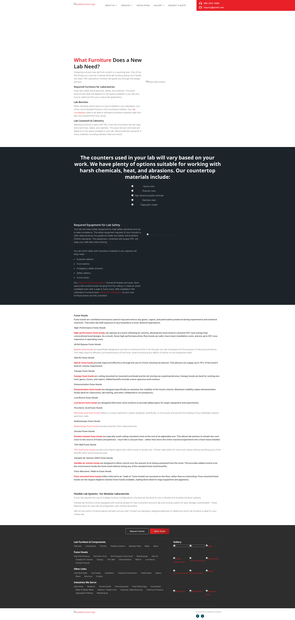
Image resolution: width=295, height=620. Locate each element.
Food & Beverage (139, 586)
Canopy (100, 559)
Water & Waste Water (85, 590)
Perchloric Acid (100, 556)
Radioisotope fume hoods (86, 426)
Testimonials (146, 573)
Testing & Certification (127, 573)
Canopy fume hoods (84, 376)
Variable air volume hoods (87, 463)
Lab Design (96, 573)
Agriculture (78, 586)
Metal (147, 546)
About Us (110, 5)
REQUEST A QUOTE (177, 5)
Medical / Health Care (107, 590)
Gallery (158, 5)
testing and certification (110, 292)
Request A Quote (137, 531)
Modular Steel (135, 546)
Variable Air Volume (84, 559)
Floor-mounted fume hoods (87, 476)
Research (91, 586)
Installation (143, 5)
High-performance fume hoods (89, 333)
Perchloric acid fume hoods (87, 413)
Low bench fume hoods (85, 403)
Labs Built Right (80, 573)
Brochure (88, 576)
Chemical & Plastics (154, 590)
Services (125, 5)
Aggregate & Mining (84, 593)
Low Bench (150, 559)
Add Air (155, 556)
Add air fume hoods (83, 363)
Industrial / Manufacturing (131, 590)
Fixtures (103, 546)
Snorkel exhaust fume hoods (88, 436)
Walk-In (138, 559)
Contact (99, 576)
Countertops (90, 546)
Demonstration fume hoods (87, 389)
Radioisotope (142, 556)
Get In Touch (159, 531)
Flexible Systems (118, 546)
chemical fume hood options (92, 282)
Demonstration (125, 559)
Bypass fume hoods (83, 349)
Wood (155, 546)
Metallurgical (102, 593)
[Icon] (197, 616)
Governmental (105, 586)
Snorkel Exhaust (82, 563)
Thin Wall (111, 559)
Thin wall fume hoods (84, 449)
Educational (156, 586)
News (78, 576)
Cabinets (77, 546)
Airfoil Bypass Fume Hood (122, 556)
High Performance (82, 556)
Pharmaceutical (121, 586)
